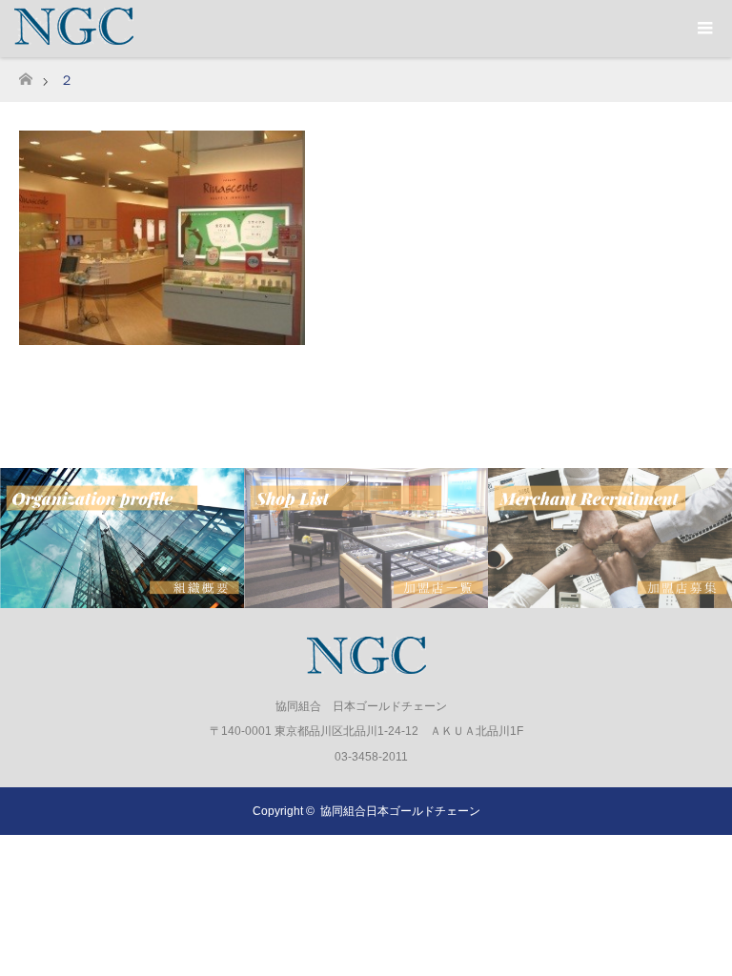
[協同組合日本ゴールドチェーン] (366, 666)
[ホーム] (25, 74)
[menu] (703, 28)
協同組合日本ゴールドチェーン (400, 811)
